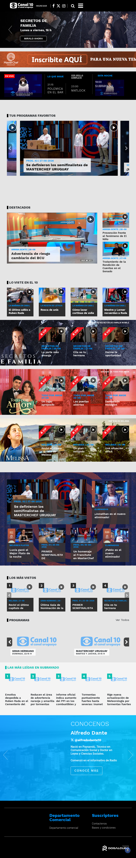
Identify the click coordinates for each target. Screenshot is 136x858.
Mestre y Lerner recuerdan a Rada (115, 311)
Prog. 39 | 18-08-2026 (82, 546)
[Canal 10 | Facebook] (54, 6)
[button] (10, 30)
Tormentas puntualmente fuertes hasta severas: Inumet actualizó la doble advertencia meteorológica (93, 704)
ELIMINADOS (101, 509)
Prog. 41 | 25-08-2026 (50, 546)
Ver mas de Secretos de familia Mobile (108, 323)
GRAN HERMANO (23, 651)
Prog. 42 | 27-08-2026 (40, 160)
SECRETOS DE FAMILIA (36, 25)
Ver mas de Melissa (118, 421)
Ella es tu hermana (79, 354)
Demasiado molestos (112, 403)
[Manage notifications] (128, 850)
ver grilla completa (77, 76)
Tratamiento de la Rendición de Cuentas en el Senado (114, 266)
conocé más (86, 770)
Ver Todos (122, 620)
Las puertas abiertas (81, 403)
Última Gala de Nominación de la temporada (52, 608)
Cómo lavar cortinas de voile (83, 311)
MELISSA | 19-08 (115, 444)
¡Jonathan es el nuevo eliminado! (110, 515)
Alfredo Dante (89, 733)
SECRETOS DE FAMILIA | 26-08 (114, 347)
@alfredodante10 (88, 740)
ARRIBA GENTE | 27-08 (114, 258)
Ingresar (41, 6)
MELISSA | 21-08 (51, 444)
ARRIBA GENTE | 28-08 (23, 249)
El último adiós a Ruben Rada (19, 311)
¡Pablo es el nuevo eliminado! (113, 553)
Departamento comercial (63, 827)
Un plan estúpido (78, 450)
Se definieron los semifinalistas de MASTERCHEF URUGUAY (57, 167)
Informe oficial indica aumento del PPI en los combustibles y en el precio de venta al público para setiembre (66, 704)
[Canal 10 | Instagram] (63, 6)
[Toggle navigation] (80, 6)
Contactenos (99, 823)
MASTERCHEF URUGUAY (91, 651)
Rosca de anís (49, 309)
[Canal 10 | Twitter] (58, 6)
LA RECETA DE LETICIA (51, 306)
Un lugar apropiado (47, 403)
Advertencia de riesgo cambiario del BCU (30, 255)
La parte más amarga (50, 354)
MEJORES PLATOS (19, 545)
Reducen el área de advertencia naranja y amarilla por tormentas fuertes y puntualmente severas (42, 704)
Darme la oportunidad (113, 354)
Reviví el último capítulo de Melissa (51, 451)
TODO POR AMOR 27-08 (51, 396)
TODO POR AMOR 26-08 (83, 396)
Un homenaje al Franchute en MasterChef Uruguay (83, 556)
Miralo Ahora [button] (33, 38)
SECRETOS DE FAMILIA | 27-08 (82, 347)
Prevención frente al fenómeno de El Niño (115, 236)
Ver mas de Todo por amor (115, 372)
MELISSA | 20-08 (83, 444)
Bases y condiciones (104, 827)
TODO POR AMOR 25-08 (115, 396)
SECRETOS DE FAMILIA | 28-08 (51, 347)
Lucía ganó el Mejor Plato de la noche (20, 553)
